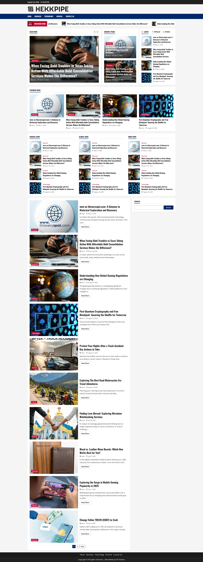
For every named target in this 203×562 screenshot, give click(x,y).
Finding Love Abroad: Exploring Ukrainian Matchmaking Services (54, 423)
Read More (86, 227)
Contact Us (70, 16)
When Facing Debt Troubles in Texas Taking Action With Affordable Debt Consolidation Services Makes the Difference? (78, 23)
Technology (48, 16)
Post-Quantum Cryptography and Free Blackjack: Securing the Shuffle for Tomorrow (146, 78)
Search (137, 201)
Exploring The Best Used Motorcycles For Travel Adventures (54, 389)
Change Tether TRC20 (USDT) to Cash (54, 526)
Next (82, 546)
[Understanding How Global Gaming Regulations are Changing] (90, 59)
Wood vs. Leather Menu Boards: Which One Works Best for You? (54, 458)
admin (61, 80)
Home (29, 16)
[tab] (146, 32)
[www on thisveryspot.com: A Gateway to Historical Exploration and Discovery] (47, 105)
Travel (34, 402)
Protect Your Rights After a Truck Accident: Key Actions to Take (54, 354)
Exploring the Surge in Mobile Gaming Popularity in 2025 (54, 492)
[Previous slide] (94, 32)
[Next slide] (97, 32)
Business (38, 16)
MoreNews (109, 559)
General (59, 16)
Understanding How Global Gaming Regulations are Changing (149, 23)
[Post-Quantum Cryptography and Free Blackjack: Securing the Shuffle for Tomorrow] (156, 105)
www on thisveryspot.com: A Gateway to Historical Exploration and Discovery (120, 50)
